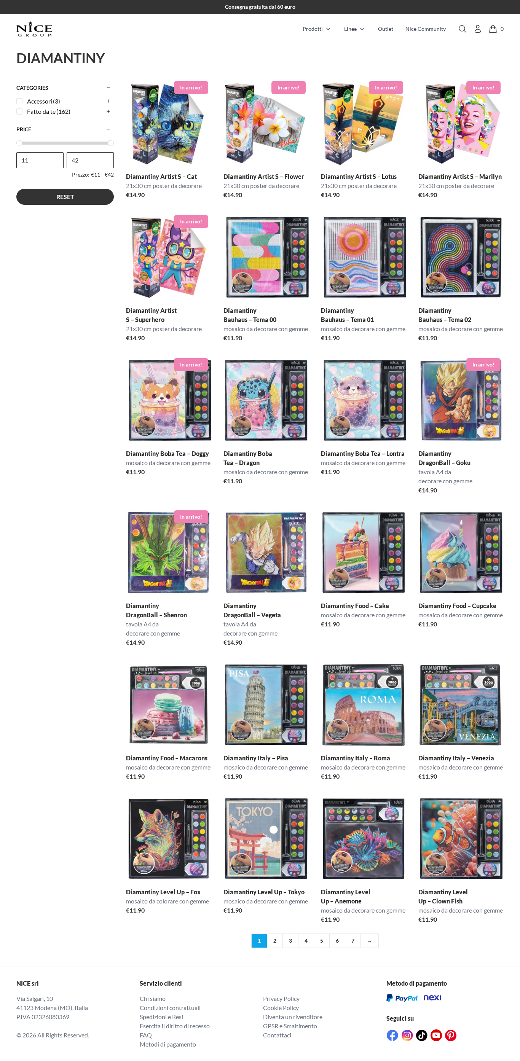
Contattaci (277, 1035)
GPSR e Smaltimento (290, 1025)
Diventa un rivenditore (292, 1016)
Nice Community (425, 28)
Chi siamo (153, 998)
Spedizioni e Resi (161, 1016)
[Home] (34, 29)
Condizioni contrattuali (170, 1007)
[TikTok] (421, 1035)
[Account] (477, 29)
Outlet (385, 28)
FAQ (146, 1035)
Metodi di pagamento (168, 1044)
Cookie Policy (281, 1007)
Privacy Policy (281, 998)
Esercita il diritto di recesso (175, 1025)
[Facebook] (392, 1035)
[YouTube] (436, 1035)
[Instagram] (407, 1035)
